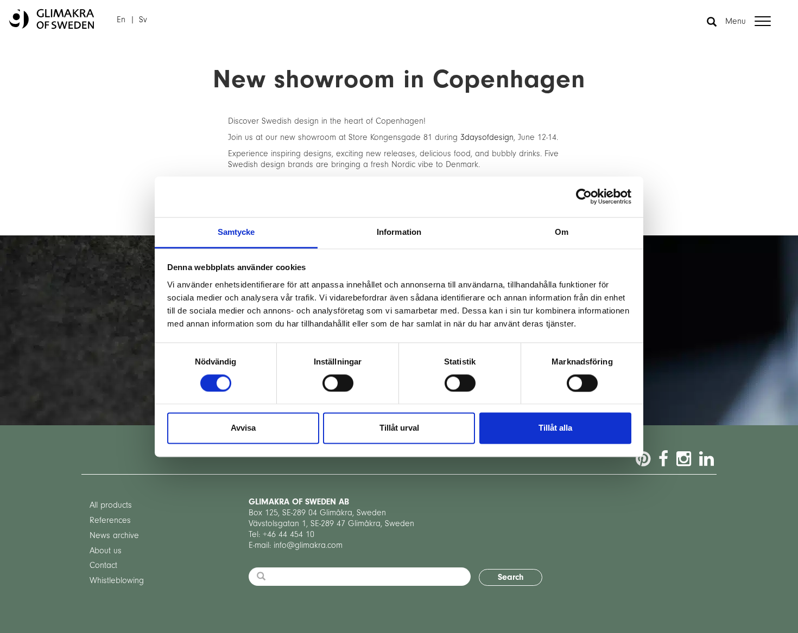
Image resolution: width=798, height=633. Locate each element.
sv (143, 19)
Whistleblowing (117, 580)
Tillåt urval (399, 428)
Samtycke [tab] (236, 231)
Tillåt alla (555, 428)
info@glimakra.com (308, 545)
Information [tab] (399, 231)
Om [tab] (561, 231)
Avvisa (243, 428)
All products (111, 505)
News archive (114, 535)
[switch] (337, 383)
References (110, 520)
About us (106, 550)
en (121, 19)
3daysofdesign (487, 137)
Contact (103, 565)
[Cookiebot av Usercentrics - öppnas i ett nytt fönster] (583, 196)
